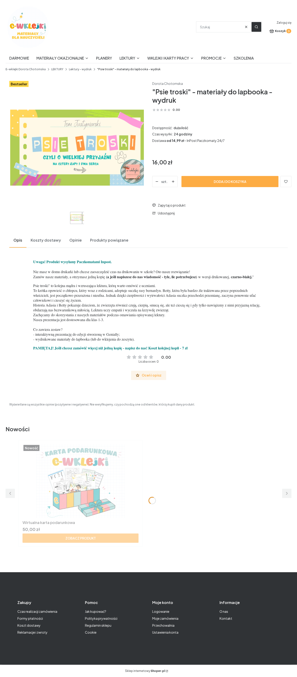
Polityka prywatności (101, 618)
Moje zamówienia (165, 618)
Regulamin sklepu (98, 625)
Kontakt (226, 618)
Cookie (91, 632)
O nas (224, 611)
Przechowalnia (163, 625)
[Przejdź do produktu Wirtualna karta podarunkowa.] (81, 481)
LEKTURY (57, 69)
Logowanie (160, 611)
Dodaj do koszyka (230, 181)
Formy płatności (30, 618)
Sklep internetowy (145, 671)
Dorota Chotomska (167, 83)
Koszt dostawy (29, 625)
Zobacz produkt (80, 538)
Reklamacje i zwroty (32, 632)
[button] (256, 27)
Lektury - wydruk (80, 69)
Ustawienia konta (165, 632)
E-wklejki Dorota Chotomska (26, 69)
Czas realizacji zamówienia (37, 611)
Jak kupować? (95, 611)
